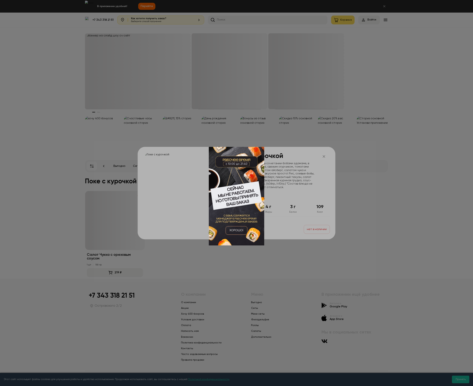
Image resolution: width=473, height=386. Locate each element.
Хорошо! (236, 230)
